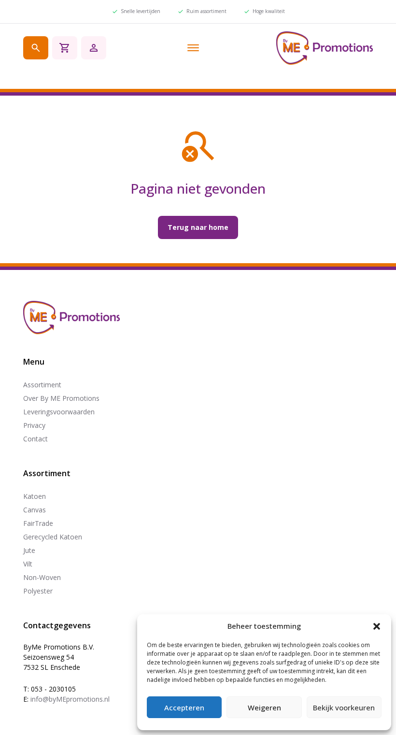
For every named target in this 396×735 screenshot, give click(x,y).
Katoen (34, 496)
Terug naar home (198, 227)
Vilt (27, 563)
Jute (29, 550)
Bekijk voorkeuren (344, 707)
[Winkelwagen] (64, 47)
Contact (35, 438)
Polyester (38, 590)
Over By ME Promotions (61, 398)
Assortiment (42, 384)
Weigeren (264, 707)
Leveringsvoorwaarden (59, 411)
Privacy (34, 425)
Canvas (34, 509)
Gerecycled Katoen (52, 536)
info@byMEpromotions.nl (70, 699)
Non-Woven (42, 577)
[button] (377, 626)
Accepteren (184, 707)
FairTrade (38, 523)
